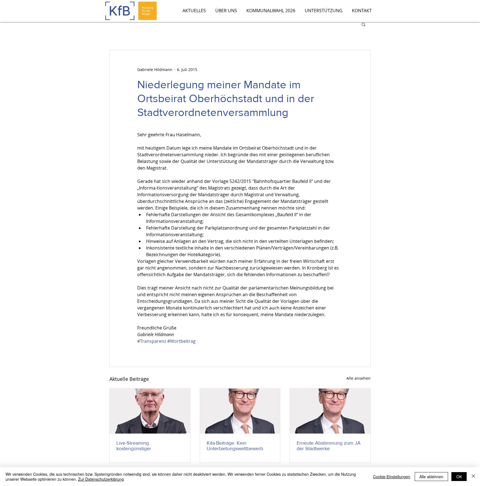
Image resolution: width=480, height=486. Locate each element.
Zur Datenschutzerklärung (101, 479)
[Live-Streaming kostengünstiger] (150, 411)
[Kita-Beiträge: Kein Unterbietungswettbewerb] (240, 411)
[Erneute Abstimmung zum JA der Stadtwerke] (330, 411)
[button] (363, 24)
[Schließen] (473, 477)
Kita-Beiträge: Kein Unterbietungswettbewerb (235, 445)
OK (459, 476)
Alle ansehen (358, 378)
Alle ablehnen (431, 476)
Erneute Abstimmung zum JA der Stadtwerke (329, 445)
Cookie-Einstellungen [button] (391, 476)
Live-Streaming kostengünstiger (133, 445)
